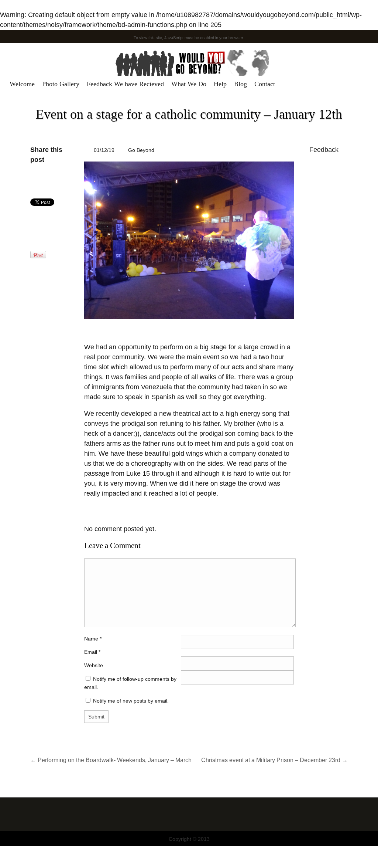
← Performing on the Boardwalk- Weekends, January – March (111, 760)
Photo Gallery (60, 84)
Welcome (22, 84)
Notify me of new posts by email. (131, 701)
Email (90, 652)
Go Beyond (141, 150)
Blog (240, 84)
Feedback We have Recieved (125, 84)
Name (93, 639)
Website (93, 665)
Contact (264, 84)
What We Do (188, 84)
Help (220, 84)
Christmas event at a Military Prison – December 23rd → (274, 760)
